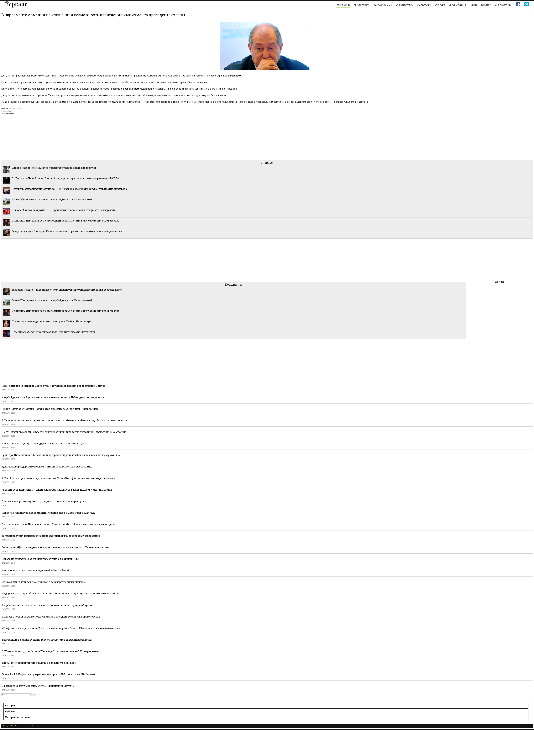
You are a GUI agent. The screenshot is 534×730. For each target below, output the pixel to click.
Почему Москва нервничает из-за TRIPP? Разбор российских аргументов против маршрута (69, 188)
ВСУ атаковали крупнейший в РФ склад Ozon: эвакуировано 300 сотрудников (50, 651)
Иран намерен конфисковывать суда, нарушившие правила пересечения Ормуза (53, 385)
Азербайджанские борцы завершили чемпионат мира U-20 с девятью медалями (53, 397)
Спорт (440, 5)
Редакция (4, 108)
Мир (473, 5)
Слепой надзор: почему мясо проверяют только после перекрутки (54, 167)
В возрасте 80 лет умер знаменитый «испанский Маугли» (38, 685)
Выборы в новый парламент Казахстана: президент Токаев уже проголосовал (51, 616)
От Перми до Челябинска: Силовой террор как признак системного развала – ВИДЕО (65, 178)
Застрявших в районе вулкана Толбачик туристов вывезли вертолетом (47, 639)
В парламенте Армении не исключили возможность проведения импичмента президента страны (93, 14)
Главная (343, 5)
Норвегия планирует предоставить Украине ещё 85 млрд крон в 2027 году (48, 512)
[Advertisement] (84, 138)
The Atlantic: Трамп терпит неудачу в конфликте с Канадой (39, 662)
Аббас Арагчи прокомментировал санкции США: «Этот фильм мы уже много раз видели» (58, 478)
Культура (424, 5)
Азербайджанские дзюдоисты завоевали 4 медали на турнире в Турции (47, 605)
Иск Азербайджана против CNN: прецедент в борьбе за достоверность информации (64, 210)
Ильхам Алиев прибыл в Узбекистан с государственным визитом (44, 582)
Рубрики (10, 711)
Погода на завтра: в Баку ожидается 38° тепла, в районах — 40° (40, 559)
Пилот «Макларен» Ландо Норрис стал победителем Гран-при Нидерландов (50, 408)
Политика (362, 5)
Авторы (10, 705)
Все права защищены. (22, 726)
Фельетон (503, 5)
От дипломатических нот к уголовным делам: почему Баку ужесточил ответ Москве (65, 220)
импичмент (10, 113)
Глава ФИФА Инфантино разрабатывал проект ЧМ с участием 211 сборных (48, 674)
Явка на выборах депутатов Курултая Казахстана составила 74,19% (44, 443)
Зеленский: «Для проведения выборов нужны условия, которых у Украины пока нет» (55, 547)
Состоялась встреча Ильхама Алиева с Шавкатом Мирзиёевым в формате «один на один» (58, 524)
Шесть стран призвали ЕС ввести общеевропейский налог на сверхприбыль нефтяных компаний (64, 432)
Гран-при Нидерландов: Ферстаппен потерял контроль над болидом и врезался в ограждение (61, 455)
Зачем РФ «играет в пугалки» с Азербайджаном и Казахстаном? (52, 199)
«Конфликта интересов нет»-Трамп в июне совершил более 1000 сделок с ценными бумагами (61, 628)
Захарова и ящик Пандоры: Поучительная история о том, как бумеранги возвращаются (67, 231)
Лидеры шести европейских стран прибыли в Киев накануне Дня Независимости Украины (60, 593)
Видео (486, 5)
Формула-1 (457, 5)
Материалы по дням (17, 717)
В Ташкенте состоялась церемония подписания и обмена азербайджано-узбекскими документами (64, 420)
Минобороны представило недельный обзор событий (36, 570)
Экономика (383, 5)
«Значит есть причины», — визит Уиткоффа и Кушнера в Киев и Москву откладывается (57, 489)
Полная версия (37, 726)
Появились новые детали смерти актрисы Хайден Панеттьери (51, 321)
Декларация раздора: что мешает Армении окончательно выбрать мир (47, 466)
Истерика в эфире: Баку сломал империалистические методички (53, 332)
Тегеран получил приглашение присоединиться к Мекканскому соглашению (51, 535)
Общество (404, 5)
